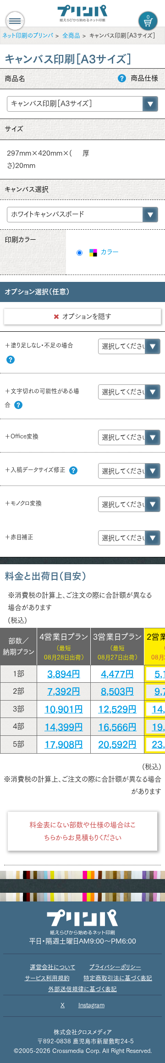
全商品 (71, 35)
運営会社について (52, 967)
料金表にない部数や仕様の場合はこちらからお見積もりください (82, 831)
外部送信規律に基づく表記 (82, 989)
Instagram (91, 1005)
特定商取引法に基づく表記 (117, 978)
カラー (109, 251)
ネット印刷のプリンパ (27, 35)
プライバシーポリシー (115, 967)
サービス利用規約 (47, 978)
